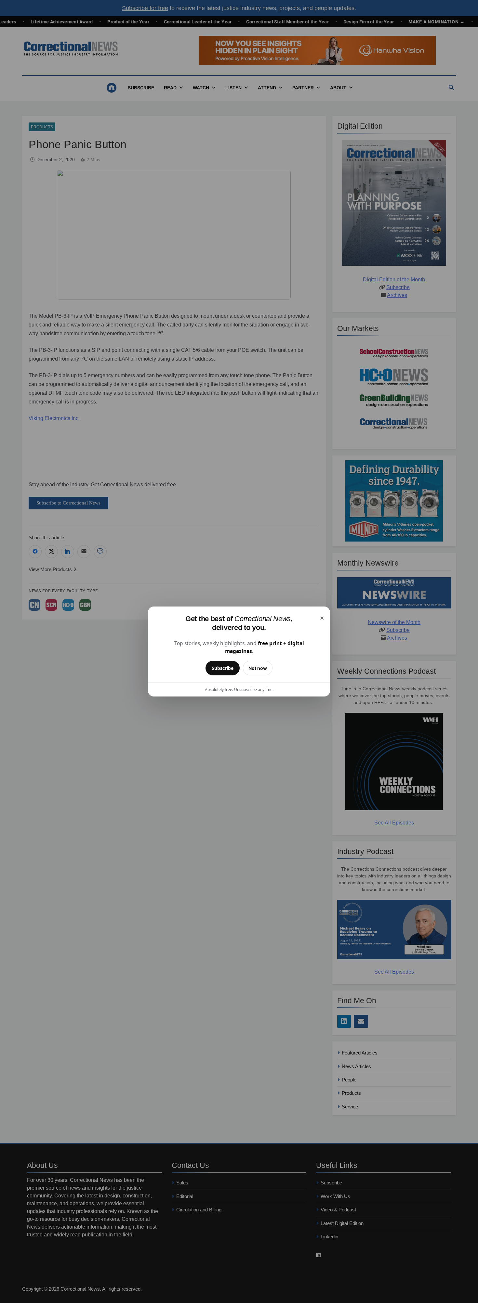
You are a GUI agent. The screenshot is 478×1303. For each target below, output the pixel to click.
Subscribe (222, 668)
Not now (257, 668)
